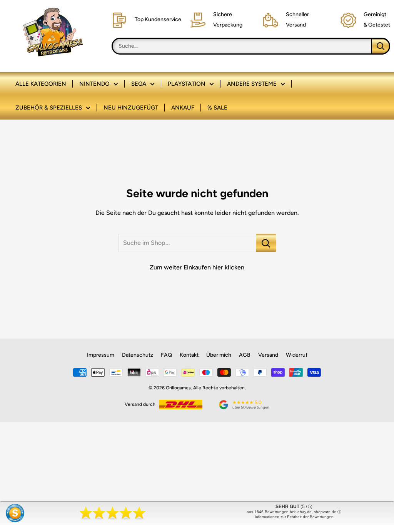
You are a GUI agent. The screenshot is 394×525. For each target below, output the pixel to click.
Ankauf (182, 107)
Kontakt (189, 355)
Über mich (218, 355)
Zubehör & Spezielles (48, 107)
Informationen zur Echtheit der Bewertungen (294, 517)
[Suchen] (380, 46)
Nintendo (94, 83)
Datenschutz (137, 355)
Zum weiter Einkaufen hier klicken (197, 267)
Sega (138, 83)
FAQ (166, 355)
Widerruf (296, 355)
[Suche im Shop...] (266, 243)
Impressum (100, 355)
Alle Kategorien (40, 83)
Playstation (186, 83)
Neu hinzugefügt (131, 107)
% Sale (217, 107)
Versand (268, 355)
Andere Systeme (252, 83)
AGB (244, 355)
